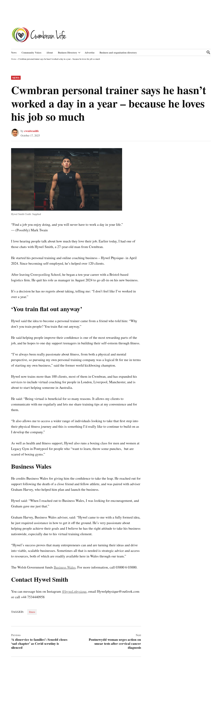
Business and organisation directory (118, 52)
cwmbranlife (31, 131)
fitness (32, 611)
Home (13, 58)
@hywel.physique (74, 591)
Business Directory (67, 52)
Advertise (90, 52)
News (13, 52)
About (49, 52)
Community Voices (31, 52)
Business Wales (65, 567)
